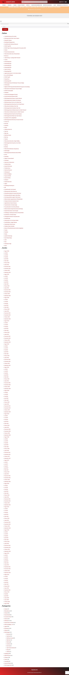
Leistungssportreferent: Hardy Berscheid (11, 216)
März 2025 (6, 283)
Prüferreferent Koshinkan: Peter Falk (11, 106)
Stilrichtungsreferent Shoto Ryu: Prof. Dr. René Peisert (14, 104)
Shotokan (6, 146)
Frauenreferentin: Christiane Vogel (10, 204)
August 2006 (6, 603)
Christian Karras (7, 168)
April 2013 (6, 560)
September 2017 (7, 458)
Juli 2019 (6, 415)
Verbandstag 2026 (7, 67)
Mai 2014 (6, 535)
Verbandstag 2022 (7, 71)
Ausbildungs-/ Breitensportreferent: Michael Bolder (14, 212)
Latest (5, 239)
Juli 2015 (6, 508)
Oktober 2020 (7, 386)
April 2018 (6, 444)
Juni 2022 (6, 347)
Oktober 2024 (7, 293)
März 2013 (6, 562)
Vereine (5, 233)
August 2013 (6, 553)
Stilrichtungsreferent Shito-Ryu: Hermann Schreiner (13, 119)
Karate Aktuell (7, 614)
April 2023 (6, 328)
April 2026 (6, 258)
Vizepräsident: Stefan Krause (9, 224)
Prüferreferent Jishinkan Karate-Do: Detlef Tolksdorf (14, 111)
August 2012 (6, 574)
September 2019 (7, 411)
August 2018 (6, 436)
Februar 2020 (6, 402)
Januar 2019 (6, 427)
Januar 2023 (6, 334)
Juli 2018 (6, 438)
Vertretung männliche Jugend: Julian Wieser (12, 195)
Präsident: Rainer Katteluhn (9, 226)
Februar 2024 (6, 309)
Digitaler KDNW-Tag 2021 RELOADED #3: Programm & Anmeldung (17, 86)
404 (5, 187)
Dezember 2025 (7, 266)
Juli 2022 (6, 345)
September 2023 (7, 318)
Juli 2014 (6, 531)
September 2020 (7, 388)
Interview (6, 618)
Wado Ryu (8, 639)
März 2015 (6, 516)
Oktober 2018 (7, 433)
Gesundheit (6, 661)
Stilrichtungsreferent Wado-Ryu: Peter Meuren (13, 115)
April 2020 (6, 398)
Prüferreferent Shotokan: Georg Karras (11, 148)
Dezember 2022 (7, 336)
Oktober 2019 (7, 409)
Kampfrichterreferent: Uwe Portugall (11, 210)
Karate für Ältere (7, 177)
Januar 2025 (6, 287)
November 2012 (7, 568)
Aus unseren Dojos (7, 616)
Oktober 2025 (7, 270)
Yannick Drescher (7, 69)
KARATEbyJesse (7, 655)
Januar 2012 (6, 588)
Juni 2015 (6, 510)
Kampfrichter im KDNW (8, 622)
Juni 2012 (6, 578)
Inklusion (6, 630)
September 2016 (7, 481)
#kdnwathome (7, 610)
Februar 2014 (6, 541)
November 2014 (7, 524)
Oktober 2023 (7, 316)
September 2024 (7, 295)
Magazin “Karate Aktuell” (9, 158)
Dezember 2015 (7, 498)
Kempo (5, 127)
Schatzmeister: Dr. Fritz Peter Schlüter (11, 220)
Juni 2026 (6, 254)
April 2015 (6, 514)
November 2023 (7, 314)
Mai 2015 (6, 512)
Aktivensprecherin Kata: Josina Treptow (11, 38)
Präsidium (6, 231)
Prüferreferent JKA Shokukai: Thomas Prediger (13, 88)
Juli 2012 (6, 576)
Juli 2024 (6, 299)
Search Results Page (8, 237)
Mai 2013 (6, 558)
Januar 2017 (6, 473)
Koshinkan (6, 125)
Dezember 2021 (7, 359)
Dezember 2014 (7, 522)
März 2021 (6, 376)
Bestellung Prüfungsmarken (9, 42)
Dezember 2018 (7, 429)
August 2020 (6, 390)
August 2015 (6, 506)
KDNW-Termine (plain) (8, 90)
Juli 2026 (6, 252)
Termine (5, 230)
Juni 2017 (6, 464)
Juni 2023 (6, 324)
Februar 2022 (6, 355)
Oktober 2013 (7, 549)
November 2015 (7, 500)
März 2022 (6, 353)
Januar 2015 (6, 520)
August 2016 (6, 483)
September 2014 (7, 527)
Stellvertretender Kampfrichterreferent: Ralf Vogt (13, 208)
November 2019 (7, 407)
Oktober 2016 (7, 479)
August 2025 (6, 274)
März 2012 (6, 584)
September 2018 (7, 435)
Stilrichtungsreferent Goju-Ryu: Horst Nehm (12, 142)
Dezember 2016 (7, 475)
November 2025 (7, 268)
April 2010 (6, 595)
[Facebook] (62, 2)
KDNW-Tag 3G (7, 77)
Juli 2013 (6, 555)
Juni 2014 (6, 533)
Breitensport (6, 628)
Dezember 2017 (7, 452)
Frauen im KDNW (7, 175)
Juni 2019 (6, 417)
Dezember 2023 (7, 313)
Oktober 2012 (7, 570)
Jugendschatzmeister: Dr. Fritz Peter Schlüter (12, 73)
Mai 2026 (6, 256)
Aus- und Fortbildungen (8, 75)
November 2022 (7, 338)
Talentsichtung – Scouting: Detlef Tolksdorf (12, 57)
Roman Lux (6, 55)
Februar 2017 (6, 471)
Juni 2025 (6, 278)
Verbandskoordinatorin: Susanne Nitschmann (12, 193)
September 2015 (7, 504)
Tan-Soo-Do (6, 121)
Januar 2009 (6, 597)
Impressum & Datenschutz (9, 162)
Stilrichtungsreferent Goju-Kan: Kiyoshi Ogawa (13, 113)
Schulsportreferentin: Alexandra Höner (11, 200)
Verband (5, 612)
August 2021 (6, 367)
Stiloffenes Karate (7, 135)
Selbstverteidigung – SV (8, 624)
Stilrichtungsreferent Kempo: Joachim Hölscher (13, 98)
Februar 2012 (6, 586)
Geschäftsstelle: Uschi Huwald (10, 189)
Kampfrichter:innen (7, 181)
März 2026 (6, 260)
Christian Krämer (7, 164)
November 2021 (7, 361)
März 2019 (6, 423)
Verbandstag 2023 (7, 61)
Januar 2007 (6, 599)
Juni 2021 (6, 371)
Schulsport (6, 179)
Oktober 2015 (7, 502)
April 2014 (6, 537)
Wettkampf (6, 620)
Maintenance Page (7, 243)
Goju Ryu (8, 636)
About (5, 245)
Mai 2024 (6, 303)
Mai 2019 (6, 419)
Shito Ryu (8, 641)
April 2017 (6, 467)
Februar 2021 (6, 378)
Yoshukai (6, 139)
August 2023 (6, 320)
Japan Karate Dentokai (10, 647)
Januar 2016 (6, 497)
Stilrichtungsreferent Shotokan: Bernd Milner (12, 152)
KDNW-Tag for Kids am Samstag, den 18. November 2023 (15, 47)
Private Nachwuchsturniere (9, 51)
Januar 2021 (6, 380)
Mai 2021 (6, 373)
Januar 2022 (6, 357)
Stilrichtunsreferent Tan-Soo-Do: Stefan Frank (12, 102)
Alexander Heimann (8, 40)
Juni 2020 (6, 394)
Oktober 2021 (7, 363)
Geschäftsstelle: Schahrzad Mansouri (11, 44)
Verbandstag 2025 (7, 65)
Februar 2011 (6, 591)
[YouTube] (66, 2)
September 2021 (7, 365)
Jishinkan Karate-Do (8, 129)
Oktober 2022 (7, 340)
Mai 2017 (6, 466)
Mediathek (6, 92)
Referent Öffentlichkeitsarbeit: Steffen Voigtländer (13, 228)
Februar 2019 (6, 425)
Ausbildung (6, 653)
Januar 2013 (6, 564)
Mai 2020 (6, 396)
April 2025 (6, 282)
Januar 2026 (6, 264)
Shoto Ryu (6, 123)
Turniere (5, 59)
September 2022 (7, 342)
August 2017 (6, 460)
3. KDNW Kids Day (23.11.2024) (10, 36)
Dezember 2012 (7, 566)
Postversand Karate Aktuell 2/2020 (10, 96)
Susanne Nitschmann (8, 166)
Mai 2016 (6, 489)
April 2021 (6, 374)
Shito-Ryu (6, 137)
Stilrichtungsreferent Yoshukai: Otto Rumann (12, 100)
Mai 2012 (6, 580)
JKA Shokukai (6, 84)
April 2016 (6, 491)
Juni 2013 (6, 557)
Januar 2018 (6, 450)
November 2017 (7, 454)
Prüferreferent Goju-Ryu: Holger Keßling (11, 140)
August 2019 (6, 413)
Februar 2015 (6, 518)
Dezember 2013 (7, 545)
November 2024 (7, 291)
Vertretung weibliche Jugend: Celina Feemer (12, 197)
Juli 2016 (6, 485)
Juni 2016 (6, 487)
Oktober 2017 (7, 456)
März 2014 (6, 539)
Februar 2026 (6, 262)
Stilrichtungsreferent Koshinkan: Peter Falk (12, 108)
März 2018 (6, 446)
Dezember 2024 (7, 289)
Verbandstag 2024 (7, 63)
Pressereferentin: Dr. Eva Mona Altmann (11, 206)
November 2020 (7, 384)
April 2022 (6, 351)
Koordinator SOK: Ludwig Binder (10, 117)
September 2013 (7, 551)
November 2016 (7, 477)
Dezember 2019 (7, 405)
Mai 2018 (6, 442)
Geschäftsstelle (7, 218)
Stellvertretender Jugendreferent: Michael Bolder (13, 199)
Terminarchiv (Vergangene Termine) (10, 94)
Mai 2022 (6, 349)
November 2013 (7, 547)
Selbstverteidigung (7, 173)
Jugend (5, 183)
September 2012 (7, 572)
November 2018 (7, 431)
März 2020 (6, 400)
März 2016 (6, 493)
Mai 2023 (6, 326)
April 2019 (6, 421)
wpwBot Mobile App (8, 235)
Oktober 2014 (7, 526)
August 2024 (6, 297)
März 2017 (6, 469)
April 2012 (6, 582)
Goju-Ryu (6, 144)
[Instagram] (64, 2)
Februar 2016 (6, 495)
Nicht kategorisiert (7, 665)
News (5, 241)
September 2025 (7, 272)
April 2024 (6, 305)
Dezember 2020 (7, 382)
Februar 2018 (6, 448)
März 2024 (6, 307)
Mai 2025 (6, 280)
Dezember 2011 (7, 589)
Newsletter (6, 156)
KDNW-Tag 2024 (7, 46)
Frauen (5, 659)
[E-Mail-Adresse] (60, 2)
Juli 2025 (6, 276)
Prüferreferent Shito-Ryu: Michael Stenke (12, 53)
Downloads (6, 160)
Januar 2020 (6, 404)
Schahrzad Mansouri (8, 169)
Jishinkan (8, 651)
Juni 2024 (6, 301)
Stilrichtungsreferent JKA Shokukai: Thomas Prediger (14, 82)
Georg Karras (6, 78)
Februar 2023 (6, 332)
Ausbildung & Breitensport (9, 185)
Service (5, 154)
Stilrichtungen (6, 150)
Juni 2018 (6, 440)
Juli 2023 (6, 322)
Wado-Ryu (6, 133)
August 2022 (6, 343)
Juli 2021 (6, 369)
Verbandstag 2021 (7, 80)
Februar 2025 (6, 285)
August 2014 (6, 529)
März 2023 (6, 330)
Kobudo (5, 49)
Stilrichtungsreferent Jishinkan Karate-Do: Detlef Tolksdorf (15, 109)
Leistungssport (7, 171)
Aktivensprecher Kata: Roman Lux (10, 191)
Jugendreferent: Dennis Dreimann (10, 202)
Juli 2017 (6, 462)
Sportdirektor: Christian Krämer (10, 214)
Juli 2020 (6, 392)
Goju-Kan (6, 131)
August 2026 (6, 251)
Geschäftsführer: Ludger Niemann (10, 222)
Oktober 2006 (7, 601)
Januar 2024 (6, 311)
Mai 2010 (6, 593)
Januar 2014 (6, 543)
